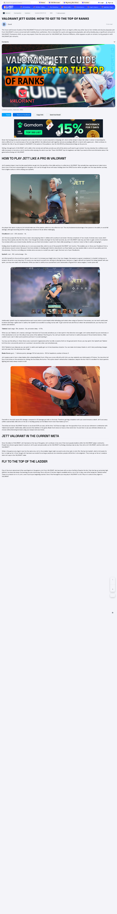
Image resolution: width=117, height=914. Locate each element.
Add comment (61, 13)
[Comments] (112, 595)
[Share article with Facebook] (112, 599)
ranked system (7, 110)
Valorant (16, 110)
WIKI (21, 110)
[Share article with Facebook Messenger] (112, 606)
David (10, 24)
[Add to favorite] (112, 612)
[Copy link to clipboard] (112, 609)
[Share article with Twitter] (112, 603)
